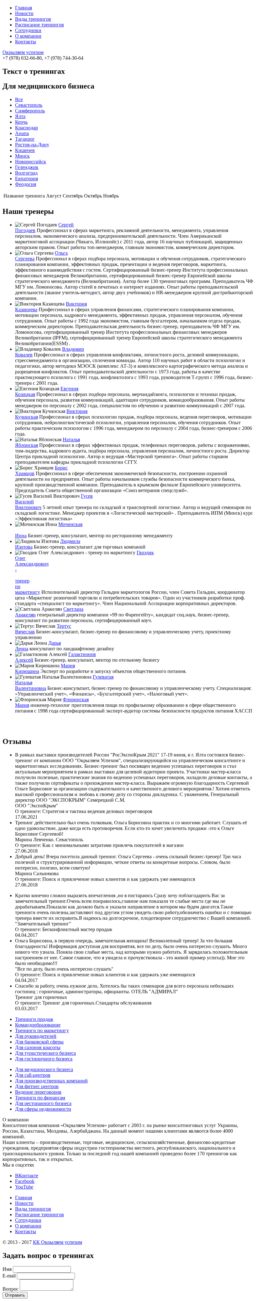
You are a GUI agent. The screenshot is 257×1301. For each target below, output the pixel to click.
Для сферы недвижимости (43, 1109)
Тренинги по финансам (40, 1097)
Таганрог (25, 139)
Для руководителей (35, 1036)
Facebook (24, 1181)
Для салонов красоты (37, 1047)
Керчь (21, 122)
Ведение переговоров (38, 1092)
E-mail (9, 1275)
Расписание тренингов (39, 24)
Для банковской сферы (39, 1041)
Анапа (22, 133)
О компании (28, 36)
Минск (22, 156)
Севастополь (28, 105)
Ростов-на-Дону (32, 144)
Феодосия (25, 184)
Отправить (15, 1295)
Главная (23, 7)
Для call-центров (32, 1075)
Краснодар (26, 127)
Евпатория (26, 178)
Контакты (25, 41)
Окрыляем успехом (23, 52)
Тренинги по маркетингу (42, 1030)
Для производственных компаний (51, 1080)
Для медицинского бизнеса (44, 1069)
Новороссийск (30, 161)
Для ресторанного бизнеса (43, 1103)
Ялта (20, 116)
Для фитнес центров (37, 1086)
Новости (24, 13)
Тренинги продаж (34, 1019)
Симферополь (30, 110)
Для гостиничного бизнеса (43, 1058)
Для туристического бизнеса (45, 1053)
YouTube (24, 1187)
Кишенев (25, 150)
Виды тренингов (33, 19)
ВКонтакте (26, 1175)
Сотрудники (28, 30)
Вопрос (10, 1289)
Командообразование (37, 1024)
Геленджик (27, 167)
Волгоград (26, 173)
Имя (7, 1269)
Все (19, 99)
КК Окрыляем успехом (57, 1242)
